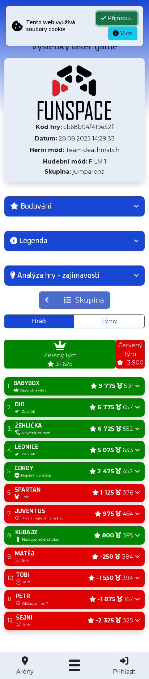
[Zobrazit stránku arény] (74, 92)
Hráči (39, 321)
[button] (74, 206)
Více (126, 33)
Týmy (109, 321)
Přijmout (119, 18)
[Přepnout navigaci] (74, 665)
